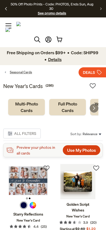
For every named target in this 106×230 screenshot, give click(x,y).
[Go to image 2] (29, 198)
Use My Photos (81, 150)
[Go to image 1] (27, 198)
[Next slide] (94, 108)
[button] (48, 40)
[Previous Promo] (6, 8)
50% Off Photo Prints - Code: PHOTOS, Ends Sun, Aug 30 (52, 6)
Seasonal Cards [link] (21, 72)
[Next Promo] (101, 8)
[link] (26, 107)
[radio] (23, 205)
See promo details (52, 13)
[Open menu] (8, 25)
